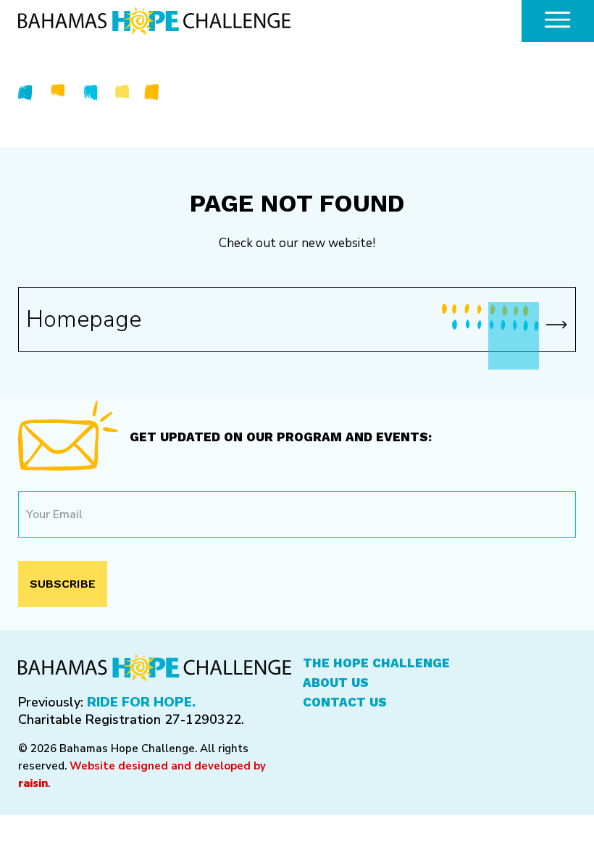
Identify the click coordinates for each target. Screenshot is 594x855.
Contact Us (345, 702)
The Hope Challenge (376, 663)
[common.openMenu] (558, 21)
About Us (336, 682)
